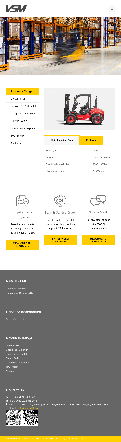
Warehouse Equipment (23, 128)
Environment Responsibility (19, 293)
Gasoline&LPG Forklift (23, 106)
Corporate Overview (16, 288)
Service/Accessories (16, 319)
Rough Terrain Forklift (23, 113)
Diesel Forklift (18, 98)
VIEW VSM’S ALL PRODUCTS (22, 244)
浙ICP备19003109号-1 (73, 439)
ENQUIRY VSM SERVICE (60, 240)
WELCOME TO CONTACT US (98, 240)
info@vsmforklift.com (28, 408)
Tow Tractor (17, 136)
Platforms (16, 143)
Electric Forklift (19, 121)
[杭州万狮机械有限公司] (16, 8)
